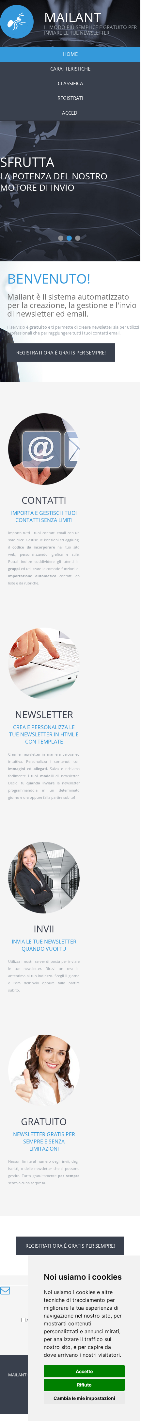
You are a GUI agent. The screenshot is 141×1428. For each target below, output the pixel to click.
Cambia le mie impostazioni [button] (84, 1398)
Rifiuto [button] (84, 1384)
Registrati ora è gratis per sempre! (61, 352)
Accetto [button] (84, 1371)
